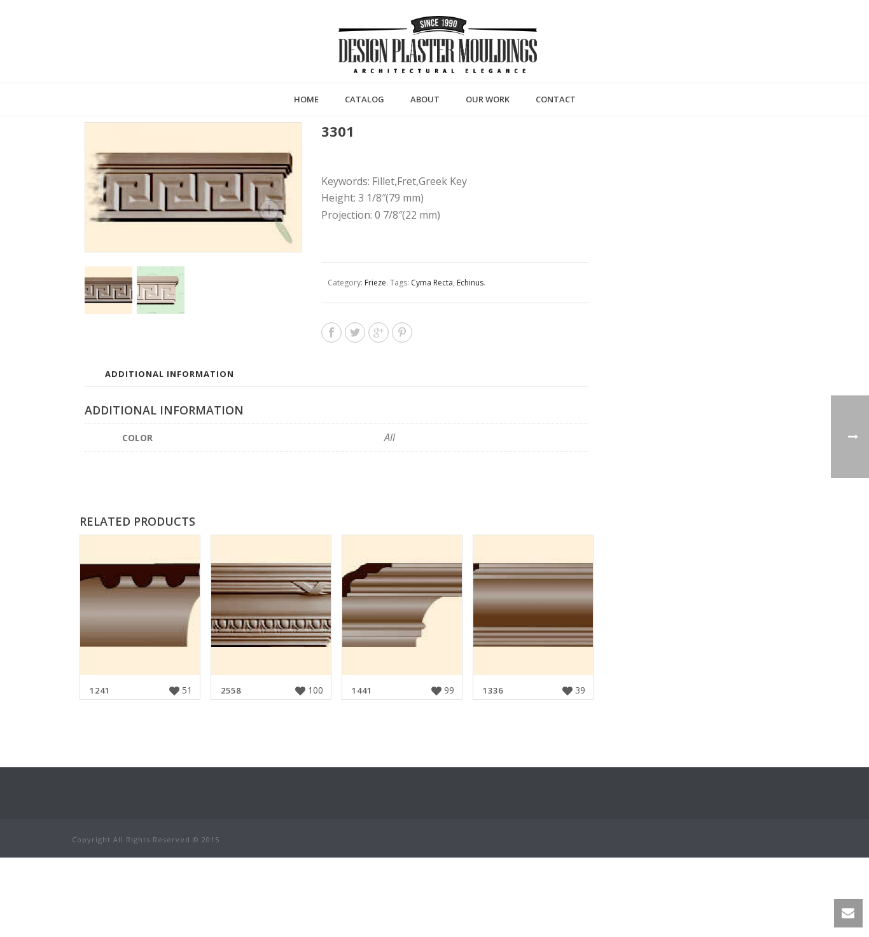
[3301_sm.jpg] (108, 290)
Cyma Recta (432, 282)
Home (306, 99)
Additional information (169, 374)
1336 (493, 690)
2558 (231, 690)
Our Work (488, 99)
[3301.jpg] (160, 290)
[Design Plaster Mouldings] (437, 44)
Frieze (375, 282)
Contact (556, 99)
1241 (100, 690)
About (425, 99)
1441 (362, 690)
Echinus (470, 282)
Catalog (364, 99)
